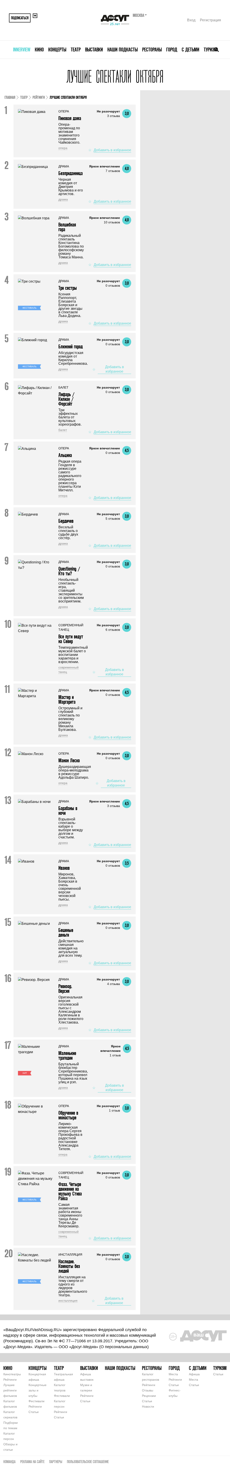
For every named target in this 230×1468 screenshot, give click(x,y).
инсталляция (67, 1300)
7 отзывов (113, 171)
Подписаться (20, 18)
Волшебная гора (67, 227)
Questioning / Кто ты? (69, 571)
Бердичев (65, 521)
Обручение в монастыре (68, 1115)
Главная (9, 97)
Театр (76, 49)
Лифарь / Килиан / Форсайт (66, 399)
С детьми (190, 49)
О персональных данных (124, 1347)
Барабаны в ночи (67, 810)
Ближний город (70, 346)
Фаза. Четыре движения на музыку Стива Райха (70, 1191)
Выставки (94, 49)
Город (171, 49)
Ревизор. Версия (65, 988)
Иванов (64, 868)
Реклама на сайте (32, 1461)
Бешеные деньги (65, 932)
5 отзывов (113, 518)
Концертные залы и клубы (37, 1390)
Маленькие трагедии (67, 1055)
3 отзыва (113, 116)
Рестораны (152, 49)
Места (173, 1374)
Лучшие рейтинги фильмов (10, 1390)
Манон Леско (69, 760)
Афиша (194, 1374)
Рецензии (149, 1396)
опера (62, 148)
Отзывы (147, 1390)
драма (63, 199)
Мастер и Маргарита (66, 699)
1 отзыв (115, 1055)
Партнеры (55, 1461)
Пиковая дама (69, 118)
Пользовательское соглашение (88, 1461)
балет (62, 430)
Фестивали (36, 1401)
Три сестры (67, 288)
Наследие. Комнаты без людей (69, 1266)
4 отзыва (113, 984)
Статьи (34, 1412)
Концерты (57, 49)
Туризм (210, 49)
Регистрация (210, 20)
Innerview (21, 49)
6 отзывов (113, 629)
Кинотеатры (12, 1374)
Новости (148, 1406)
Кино (39, 49)
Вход (191, 20)
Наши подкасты (122, 49)
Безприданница (70, 173)
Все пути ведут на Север (70, 639)
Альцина (65, 455)
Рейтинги (39, 97)
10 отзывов (112, 222)
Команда (9, 1461)
